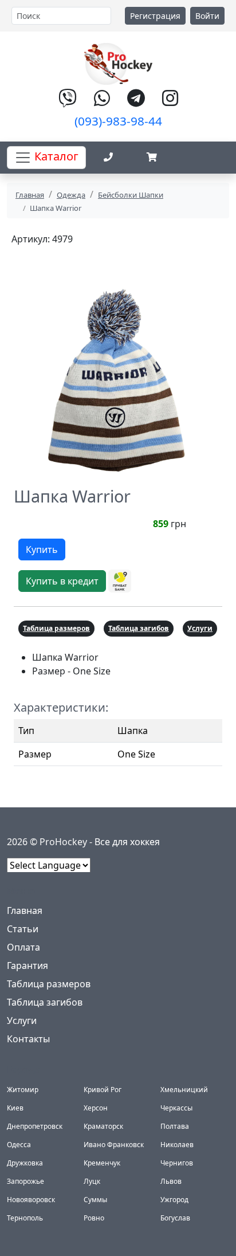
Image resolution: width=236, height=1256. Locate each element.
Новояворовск (31, 1199)
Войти (207, 15)
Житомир (22, 1089)
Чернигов (176, 1163)
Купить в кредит (62, 581)
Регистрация (155, 15)
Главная (29, 195)
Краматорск (103, 1126)
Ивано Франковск (114, 1144)
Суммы (95, 1199)
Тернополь (25, 1218)
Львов (171, 1181)
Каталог (55, 156)
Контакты (28, 1039)
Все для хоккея (127, 841)
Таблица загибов (138, 628)
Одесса (19, 1144)
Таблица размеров (56, 628)
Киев (15, 1108)
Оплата (23, 947)
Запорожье (25, 1181)
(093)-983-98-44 (118, 121)
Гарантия (27, 965)
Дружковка (25, 1163)
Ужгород (174, 1199)
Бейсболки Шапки (130, 195)
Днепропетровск (34, 1126)
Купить (42, 549)
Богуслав (175, 1218)
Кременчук (102, 1163)
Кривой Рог (102, 1089)
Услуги (200, 628)
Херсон (96, 1108)
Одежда (71, 195)
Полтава (174, 1126)
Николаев (177, 1144)
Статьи (22, 929)
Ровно (94, 1218)
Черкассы (176, 1108)
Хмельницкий (184, 1089)
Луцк (92, 1181)
